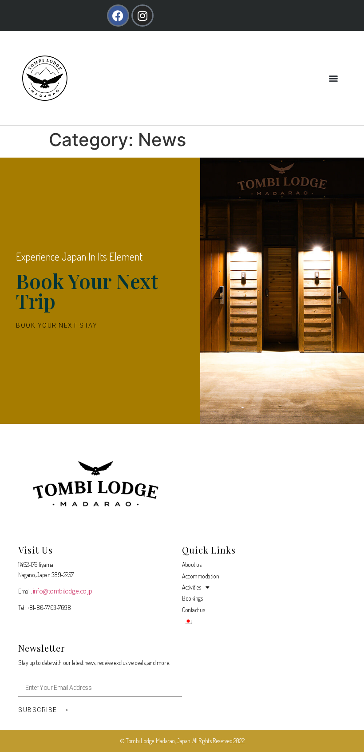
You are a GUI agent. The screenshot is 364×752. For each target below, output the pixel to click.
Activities (191, 587)
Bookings (192, 598)
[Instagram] (142, 15)
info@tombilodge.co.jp (62, 590)
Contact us (193, 609)
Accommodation (200, 576)
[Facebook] (118, 15)
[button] (333, 78)
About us (191, 564)
